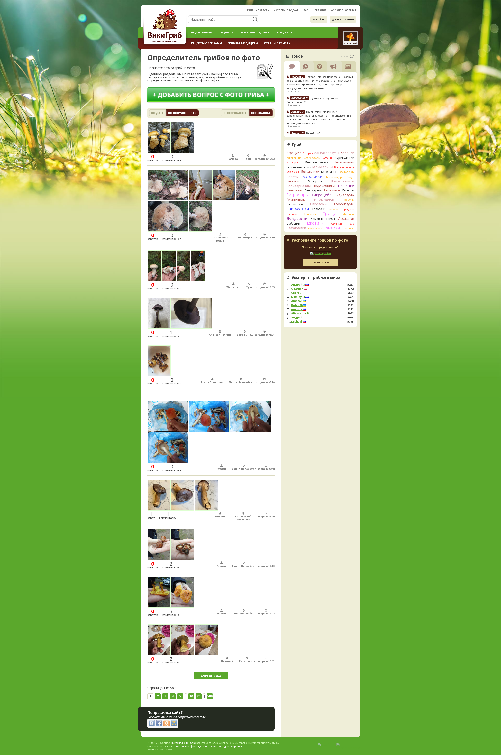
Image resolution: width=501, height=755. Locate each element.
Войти (320, 19)
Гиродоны (348, 199)
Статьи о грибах (277, 43)
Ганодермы (313, 190)
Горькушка (348, 209)
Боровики (312, 176)
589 (210, 696)
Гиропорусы (295, 204)
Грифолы (310, 214)
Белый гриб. (313, 133)
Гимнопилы (296, 199)
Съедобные (227, 32)
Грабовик (292, 214)
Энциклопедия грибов (181, 743)
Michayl (296, 321)
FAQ (306, 10)
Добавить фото (320, 262)
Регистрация (344, 19)
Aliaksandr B (300, 313)
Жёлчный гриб (342, 223)
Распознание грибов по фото (320, 240)
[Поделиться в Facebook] (159, 723)
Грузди (329, 213)
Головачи (318, 209)
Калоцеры (348, 228)
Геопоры (348, 190)
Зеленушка (315, 228)
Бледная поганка (344, 167)
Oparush (297, 288)
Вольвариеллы (299, 186)
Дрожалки (346, 218)
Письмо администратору (227, 746)
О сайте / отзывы (344, 10)
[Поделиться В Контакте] (152, 723)
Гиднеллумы (344, 195)
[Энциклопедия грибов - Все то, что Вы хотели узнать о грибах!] (165, 27)
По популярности (182, 113)
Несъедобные (284, 32)
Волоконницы (342, 181)
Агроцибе (294, 153)
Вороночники (324, 186)
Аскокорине (294, 158)
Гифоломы (318, 204)
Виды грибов (201, 32)
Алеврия (308, 153)
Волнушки (315, 181)
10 (191, 696)
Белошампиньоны (299, 167)
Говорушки (298, 208)
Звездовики (296, 228)
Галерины (294, 190)
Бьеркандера (334, 177)
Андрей (297, 317)
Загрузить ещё (211, 675)
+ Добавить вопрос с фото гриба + (211, 95)
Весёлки (293, 181)
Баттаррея (293, 162)
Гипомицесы (323, 199)
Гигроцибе (322, 194)
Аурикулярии (344, 158)
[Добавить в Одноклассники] (166, 723)
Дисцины (348, 214)
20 (198, 696)
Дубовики (293, 223)
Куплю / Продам (286, 10)
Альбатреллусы (326, 153)
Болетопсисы (346, 172)
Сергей (296, 292)
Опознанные (261, 113)
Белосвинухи (344, 162)
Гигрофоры (298, 194)
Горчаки (333, 209)
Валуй (350, 177)
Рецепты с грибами (206, 43)
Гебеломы (332, 190)
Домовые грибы (323, 219)
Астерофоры (312, 158)
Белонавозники (316, 162)
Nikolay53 (298, 297)
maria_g (297, 309)
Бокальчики (310, 172)
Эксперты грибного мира (316, 277)
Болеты (293, 176)
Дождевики (297, 218)
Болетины (328, 172)
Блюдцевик (293, 172)
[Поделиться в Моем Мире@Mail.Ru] (174, 723)
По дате (157, 113)
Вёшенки (346, 185)
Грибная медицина (243, 43)
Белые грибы (322, 167)
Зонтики (331, 228)
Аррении (347, 153)
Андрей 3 (298, 284)
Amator (296, 301)
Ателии (327, 158)
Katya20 (297, 305)
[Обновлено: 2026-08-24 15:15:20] (352, 56)
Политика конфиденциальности (193, 746)
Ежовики (315, 223)
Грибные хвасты (258, 10)
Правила (320, 10)
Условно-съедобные (255, 32)
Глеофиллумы (344, 204)
